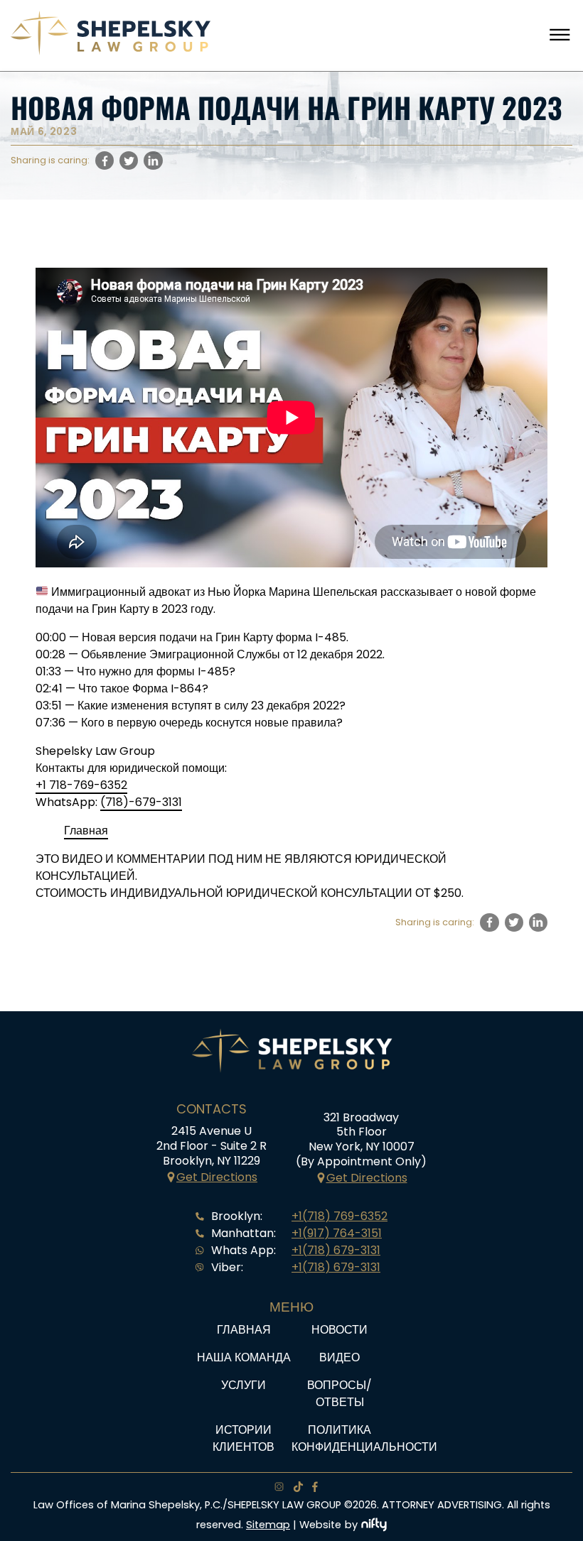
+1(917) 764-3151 (337, 1233)
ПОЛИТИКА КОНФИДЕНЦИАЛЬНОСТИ (364, 1438)
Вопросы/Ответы (339, 1393)
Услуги (243, 1385)
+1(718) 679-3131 (336, 1250)
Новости (339, 1330)
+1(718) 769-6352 (339, 1216)
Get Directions (216, 1177)
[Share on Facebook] (104, 160)
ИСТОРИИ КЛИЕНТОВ (243, 1438)
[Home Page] (110, 51)
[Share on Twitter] (128, 160)
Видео (339, 1357)
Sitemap (268, 1525)
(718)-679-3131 (141, 802)
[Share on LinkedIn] (153, 160)
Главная (86, 830)
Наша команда (244, 1357)
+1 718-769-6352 (81, 785)
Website (320, 1525)
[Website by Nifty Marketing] (374, 1525)
